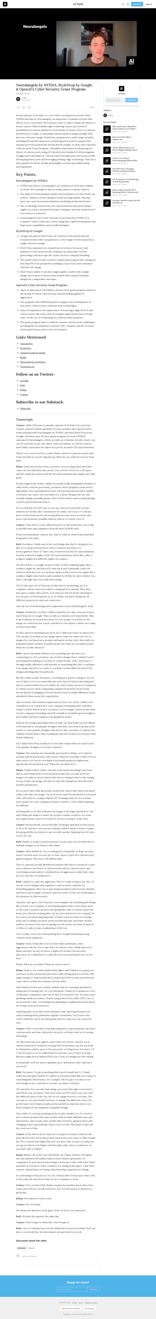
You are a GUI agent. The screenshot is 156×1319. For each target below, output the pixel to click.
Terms (81, 1303)
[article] (121, 129)
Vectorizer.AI (27, 366)
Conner (24, 394)
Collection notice (91, 1303)
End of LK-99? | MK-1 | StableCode (121, 138)
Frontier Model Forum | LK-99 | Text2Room (126, 201)
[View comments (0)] (146, 43)
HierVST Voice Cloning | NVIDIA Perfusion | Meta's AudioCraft (123, 170)
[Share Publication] (128, 4)
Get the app (89, 1308)
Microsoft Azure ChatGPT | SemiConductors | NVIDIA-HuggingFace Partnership (124, 127)
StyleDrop (25, 348)
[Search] (123, 4)
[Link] (13, 174)
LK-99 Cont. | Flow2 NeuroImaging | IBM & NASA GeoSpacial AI (124, 159)
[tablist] (26, 1248)
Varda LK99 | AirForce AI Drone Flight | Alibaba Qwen (124, 149)
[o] (107, 129)
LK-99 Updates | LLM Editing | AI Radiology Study (125, 180)
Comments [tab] (21, 1248)
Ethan (23, 389)
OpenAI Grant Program (32, 352)
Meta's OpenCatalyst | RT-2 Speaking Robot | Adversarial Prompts (125, 191)
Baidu (23, 357)
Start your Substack (72, 1308)
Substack (66, 1314)
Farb (22, 385)
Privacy (74, 1303)
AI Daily (24, 98)
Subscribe (137, 4)
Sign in (149, 4)
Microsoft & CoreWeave (33, 361)
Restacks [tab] (31, 1248)
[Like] (18, 107)
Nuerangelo (26, 343)
